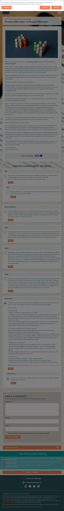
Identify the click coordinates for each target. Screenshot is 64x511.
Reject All (56, 7)
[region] (32, 5)
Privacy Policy (39, 4)
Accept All (44, 7)
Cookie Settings (6, 7)
